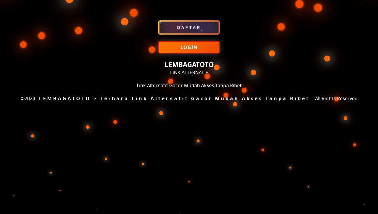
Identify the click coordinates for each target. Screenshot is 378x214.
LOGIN (189, 47)
